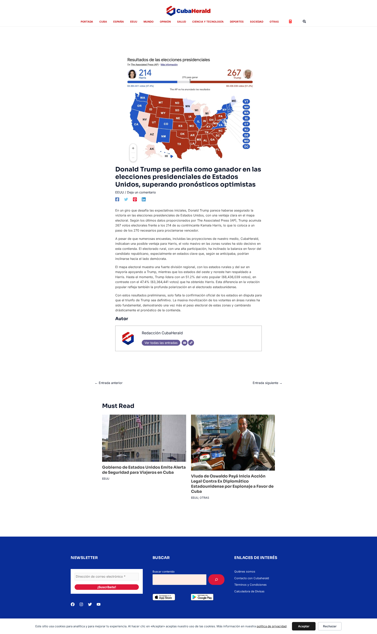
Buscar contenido (164, 571)
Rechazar (330, 626)
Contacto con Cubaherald (251, 578)
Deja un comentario (141, 192)
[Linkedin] (144, 199)
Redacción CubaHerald (162, 333)
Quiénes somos (244, 571)
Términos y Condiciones (250, 584)
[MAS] (216, 579)
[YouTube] (99, 604)
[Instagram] (81, 604)
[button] (304, 21)
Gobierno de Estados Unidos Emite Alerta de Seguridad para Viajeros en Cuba (144, 470)
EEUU (119, 192)
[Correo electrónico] (185, 343)
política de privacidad (271, 626)
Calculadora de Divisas (249, 591)
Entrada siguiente (267, 383)
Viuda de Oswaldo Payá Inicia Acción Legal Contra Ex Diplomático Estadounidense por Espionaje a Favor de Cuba (232, 484)
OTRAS (204, 497)
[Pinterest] (135, 199)
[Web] (191, 343)
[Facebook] (117, 199)
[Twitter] (126, 199)
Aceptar (303, 626)
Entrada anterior (109, 383)
